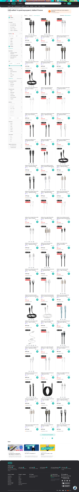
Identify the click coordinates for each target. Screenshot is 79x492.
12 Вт (16, 126)
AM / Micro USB (16, 25)
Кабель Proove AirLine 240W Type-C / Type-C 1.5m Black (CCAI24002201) (31, 399)
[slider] (9, 66)
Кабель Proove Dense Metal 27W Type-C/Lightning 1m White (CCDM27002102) (63, 296)
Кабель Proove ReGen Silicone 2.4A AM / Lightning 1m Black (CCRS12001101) (47, 270)
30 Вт (16, 129)
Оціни (37, 141)
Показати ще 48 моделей (47, 434)
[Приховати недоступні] (21, 36)
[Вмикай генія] (39, 1)
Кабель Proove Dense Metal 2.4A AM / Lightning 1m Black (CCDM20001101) (63, 62)
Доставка (31, 6)
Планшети (9, 479)
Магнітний (16, 84)
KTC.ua (13, 3)
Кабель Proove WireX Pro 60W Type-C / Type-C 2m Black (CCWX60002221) (62, 270)
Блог (9, 441)
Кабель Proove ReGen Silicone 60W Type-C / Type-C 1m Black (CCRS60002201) (63, 425)
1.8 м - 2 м (12, 110)
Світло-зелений (16, 97)
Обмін (39, 6)
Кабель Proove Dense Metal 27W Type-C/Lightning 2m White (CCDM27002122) (63, 192)
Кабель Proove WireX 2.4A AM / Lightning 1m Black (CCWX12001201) (31, 296)
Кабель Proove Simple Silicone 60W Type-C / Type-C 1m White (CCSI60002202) (31, 218)
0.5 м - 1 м (12, 105)
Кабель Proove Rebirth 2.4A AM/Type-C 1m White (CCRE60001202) (62, 244)
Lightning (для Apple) (16, 55)
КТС (8, 8)
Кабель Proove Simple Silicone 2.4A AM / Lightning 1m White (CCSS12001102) (63, 114)
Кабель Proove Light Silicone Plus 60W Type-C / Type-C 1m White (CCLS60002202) (47, 348)
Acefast (16, 38)
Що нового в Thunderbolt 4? (30, 453)
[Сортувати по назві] (17, 36)
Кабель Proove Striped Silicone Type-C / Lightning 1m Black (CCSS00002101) (47, 88)
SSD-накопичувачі (10, 482)
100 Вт (16, 128)
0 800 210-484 (55, 474)
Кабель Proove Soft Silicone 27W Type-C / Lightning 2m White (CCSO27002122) (31, 244)
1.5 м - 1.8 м (16, 108)
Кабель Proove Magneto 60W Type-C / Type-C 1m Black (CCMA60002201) (47, 399)
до (17, 63)
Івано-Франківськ (13, 71)
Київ (11, 73)
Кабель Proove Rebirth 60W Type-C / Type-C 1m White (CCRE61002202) (63, 374)
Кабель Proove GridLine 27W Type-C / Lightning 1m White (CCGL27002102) (63, 88)
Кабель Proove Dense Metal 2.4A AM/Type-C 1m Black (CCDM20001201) (47, 425)
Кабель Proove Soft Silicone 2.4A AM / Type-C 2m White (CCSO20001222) (31, 374)
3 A (16, 136)
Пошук (59, 3)
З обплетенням (16, 147)
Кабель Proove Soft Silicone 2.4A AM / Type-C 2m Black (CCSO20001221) (63, 348)
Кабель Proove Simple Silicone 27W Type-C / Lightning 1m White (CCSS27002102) (47, 114)
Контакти (43, 6)
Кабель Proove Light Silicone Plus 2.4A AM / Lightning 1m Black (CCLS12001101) (47, 218)
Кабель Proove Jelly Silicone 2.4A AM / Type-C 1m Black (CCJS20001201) (47, 36)
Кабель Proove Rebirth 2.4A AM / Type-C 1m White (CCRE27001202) (47, 166)
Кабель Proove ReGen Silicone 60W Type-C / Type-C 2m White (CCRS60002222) (31, 270)
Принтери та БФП (10, 483)
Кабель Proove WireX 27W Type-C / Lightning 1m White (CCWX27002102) (47, 374)
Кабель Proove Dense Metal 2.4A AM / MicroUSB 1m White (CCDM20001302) (31, 425)
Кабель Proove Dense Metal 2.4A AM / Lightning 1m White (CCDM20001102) (47, 62)
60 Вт (16, 123)
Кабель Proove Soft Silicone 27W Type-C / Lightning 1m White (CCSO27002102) (63, 399)
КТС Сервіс (31, 474)
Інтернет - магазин (22, 474)
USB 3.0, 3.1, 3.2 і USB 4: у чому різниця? (46, 454)
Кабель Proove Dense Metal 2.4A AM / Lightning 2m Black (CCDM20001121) (31, 62)
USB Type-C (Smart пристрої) (16, 53)
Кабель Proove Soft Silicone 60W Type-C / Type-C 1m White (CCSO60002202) (47, 322)
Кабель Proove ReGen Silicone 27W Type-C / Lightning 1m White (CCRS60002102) (47, 192)
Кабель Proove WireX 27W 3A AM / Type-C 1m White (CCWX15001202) (47, 296)
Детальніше (19, 78)
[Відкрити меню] (9, 3)
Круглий (16, 82)
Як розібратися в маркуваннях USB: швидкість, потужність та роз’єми (14, 454)
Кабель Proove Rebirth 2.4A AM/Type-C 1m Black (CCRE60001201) (46, 140)
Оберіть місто (11, 465)
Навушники (9, 484)
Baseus (16, 44)
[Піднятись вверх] (71, 488)
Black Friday (20, 484)
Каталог (9, 6)
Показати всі (11, 48)
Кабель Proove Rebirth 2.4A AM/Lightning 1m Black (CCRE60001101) (30, 140)
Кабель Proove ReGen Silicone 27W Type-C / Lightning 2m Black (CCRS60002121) (31, 192)
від (10, 63)
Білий (16, 90)
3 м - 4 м (11, 113)
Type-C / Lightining (16, 30)
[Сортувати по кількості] (19, 36)
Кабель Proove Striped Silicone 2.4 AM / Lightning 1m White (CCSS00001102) (63, 140)
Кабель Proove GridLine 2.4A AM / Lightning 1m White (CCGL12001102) (63, 218)
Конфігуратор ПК (17, 6)
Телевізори (9, 480)
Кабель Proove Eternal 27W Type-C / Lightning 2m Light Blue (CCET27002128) (63, 322)
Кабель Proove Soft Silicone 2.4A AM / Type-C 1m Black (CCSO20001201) (31, 88)
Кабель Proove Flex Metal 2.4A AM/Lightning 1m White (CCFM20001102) (46, 244)
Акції (12, 6)
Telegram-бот (67, 483)
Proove (30, 15)
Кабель (21, 8)
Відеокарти (9, 481)
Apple (16, 41)
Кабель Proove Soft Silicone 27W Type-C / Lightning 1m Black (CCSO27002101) (63, 166)
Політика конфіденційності (23, 483)
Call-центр (52, 477)
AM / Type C (16, 27)
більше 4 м (12, 115)
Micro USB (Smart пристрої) (16, 57)
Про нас (23, 6)
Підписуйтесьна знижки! (67, 486)
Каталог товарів (11, 474)
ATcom (16, 43)
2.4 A (16, 137)
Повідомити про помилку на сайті (66, 478)
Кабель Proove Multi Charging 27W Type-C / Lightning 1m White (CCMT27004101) (31, 348)
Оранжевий (16, 95)
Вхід (65, 3)
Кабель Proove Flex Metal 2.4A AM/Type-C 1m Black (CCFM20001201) (30, 36)
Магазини (27, 6)
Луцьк (11, 76)
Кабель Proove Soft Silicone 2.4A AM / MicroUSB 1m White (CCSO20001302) (63, 36)
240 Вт (16, 131)
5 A (16, 139)
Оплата (36, 6)
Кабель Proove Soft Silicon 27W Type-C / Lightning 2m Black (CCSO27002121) (31, 166)
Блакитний (16, 92)
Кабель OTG (16, 19)
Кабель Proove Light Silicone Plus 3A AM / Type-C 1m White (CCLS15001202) (31, 114)
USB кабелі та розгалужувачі (14, 8)
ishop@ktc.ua (65, 474)
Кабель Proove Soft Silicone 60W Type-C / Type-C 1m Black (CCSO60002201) (31, 322)
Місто (21, 3)
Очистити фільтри (37, 15)
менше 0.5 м (12, 103)
